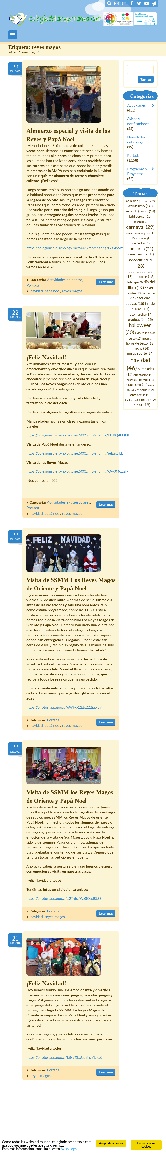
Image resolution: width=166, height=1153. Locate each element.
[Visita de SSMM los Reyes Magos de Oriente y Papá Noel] (63, 765)
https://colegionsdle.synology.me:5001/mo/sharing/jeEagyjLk (74, 453)
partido (146, 380)
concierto (140, 243)
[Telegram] (154, 3)
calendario (140, 222)
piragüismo (136, 384)
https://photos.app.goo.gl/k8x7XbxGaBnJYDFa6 (64, 1058)
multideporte (140, 353)
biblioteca (140, 216)
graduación (140, 319)
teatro (148, 399)
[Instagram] (124, 3)
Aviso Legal (69, 1149)
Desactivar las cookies (146, 1145)
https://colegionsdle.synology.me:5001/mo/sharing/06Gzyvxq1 (76, 248)
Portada (33, 285)
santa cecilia (140, 395)
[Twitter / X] (139, 3)
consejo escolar (140, 254)
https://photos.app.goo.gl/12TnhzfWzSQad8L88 (64, 899)
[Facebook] (131, 3)
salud (147, 390)
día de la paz (134, 282)
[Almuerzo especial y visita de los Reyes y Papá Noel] (63, 94)
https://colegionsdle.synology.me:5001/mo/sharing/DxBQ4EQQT (78, 435)
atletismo (140, 206)
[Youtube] (146, 3)
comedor (143, 238)
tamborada (132, 400)
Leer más (106, 282)
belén (147, 211)
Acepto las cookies (111, 1143)
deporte (143, 277)
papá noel (52, 291)
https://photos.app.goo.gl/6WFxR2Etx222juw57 (64, 707)
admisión (135, 201)
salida (135, 390)
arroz (150, 201)
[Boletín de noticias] (116, 3)
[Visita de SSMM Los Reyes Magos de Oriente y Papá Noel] (63, 553)
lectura (147, 339)
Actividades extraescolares (68, 502)
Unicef (140, 405)
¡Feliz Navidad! (46, 357)
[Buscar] (109, 3)
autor (132, 211)
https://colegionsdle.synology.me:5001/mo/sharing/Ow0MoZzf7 (77, 472)
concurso (140, 249)
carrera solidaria (135, 234)
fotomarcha (140, 314)
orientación (143, 375)
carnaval (140, 227)
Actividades (136, 105)
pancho (132, 380)
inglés (139, 333)
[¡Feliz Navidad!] (63, 330)
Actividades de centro (64, 280)
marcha (140, 348)
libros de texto (140, 343)
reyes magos (72, 291)
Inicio (12, 52)
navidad (36, 291)
